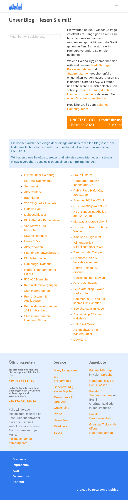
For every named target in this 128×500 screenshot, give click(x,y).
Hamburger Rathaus (38, 264)
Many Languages (65, 370)
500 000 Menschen (37, 279)
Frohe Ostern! (82, 175)
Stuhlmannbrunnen (37, 290)
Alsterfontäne (33, 192)
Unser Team (62, 420)
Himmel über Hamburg (39, 175)
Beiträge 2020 (82, 122)
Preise (58, 414)
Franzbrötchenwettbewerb (41, 252)
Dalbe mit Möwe (84, 324)
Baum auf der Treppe (87, 252)
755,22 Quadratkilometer (40, 203)
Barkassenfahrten (79, 69)
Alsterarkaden (33, 247)
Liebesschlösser (35, 214)
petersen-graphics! (105, 489)
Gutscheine (61, 407)
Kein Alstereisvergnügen (40, 285)
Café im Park (33, 209)
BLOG (58, 432)
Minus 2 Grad (33, 241)
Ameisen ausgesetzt (87, 237)
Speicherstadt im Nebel (89, 308)
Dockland (79, 339)
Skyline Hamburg (35, 235)
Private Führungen (101, 370)
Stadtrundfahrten (78, 73)
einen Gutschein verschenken (87, 98)
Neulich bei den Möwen (89, 277)
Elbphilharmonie (35, 258)
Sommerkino (32, 186)
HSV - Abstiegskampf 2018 (91, 206)
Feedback (60, 426)
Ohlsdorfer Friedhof (86, 283)
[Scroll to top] (117, 489)
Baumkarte (31, 197)
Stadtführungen (101, 65)
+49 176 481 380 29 (22, 401)
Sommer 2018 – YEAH (88, 200)
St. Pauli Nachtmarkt (38, 180)
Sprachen (107, 374)
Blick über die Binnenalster (42, 220)
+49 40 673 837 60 (21, 380)
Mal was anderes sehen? (90, 221)
